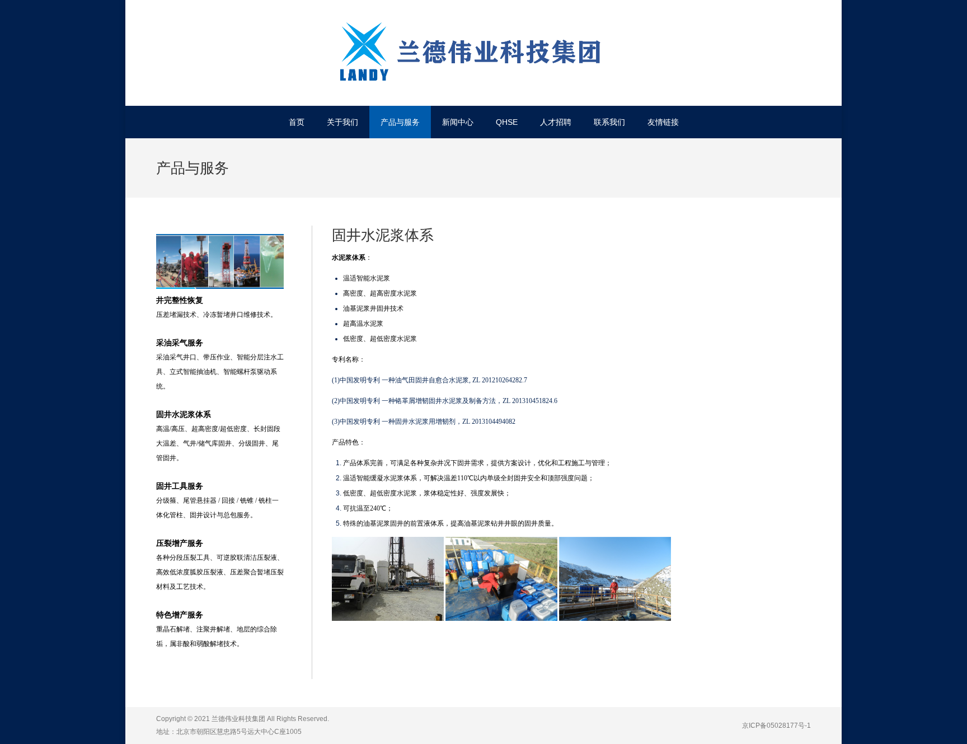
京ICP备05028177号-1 (776, 725)
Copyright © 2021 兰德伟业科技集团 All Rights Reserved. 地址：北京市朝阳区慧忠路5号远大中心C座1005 (242, 725)
